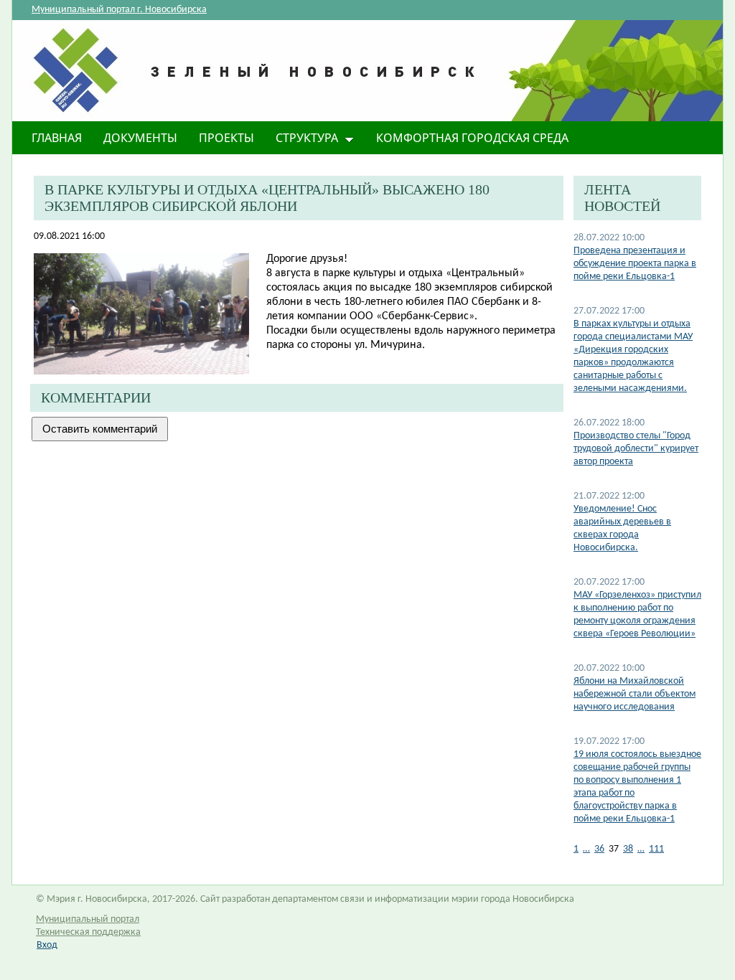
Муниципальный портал (87, 919)
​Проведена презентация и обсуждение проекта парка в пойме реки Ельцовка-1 (635, 263)
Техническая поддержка (88, 932)
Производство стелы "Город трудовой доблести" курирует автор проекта (636, 448)
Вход (47, 945)
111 (656, 849)
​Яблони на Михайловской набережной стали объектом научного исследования (635, 694)
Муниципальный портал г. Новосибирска (119, 9)
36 (599, 849)
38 (628, 849)
